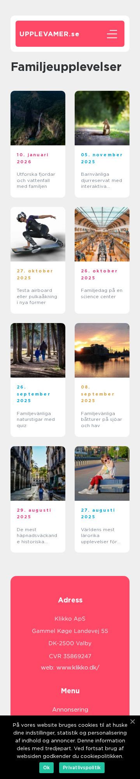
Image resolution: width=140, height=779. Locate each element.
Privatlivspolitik (82, 767)
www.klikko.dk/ (78, 667)
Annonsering (70, 709)
